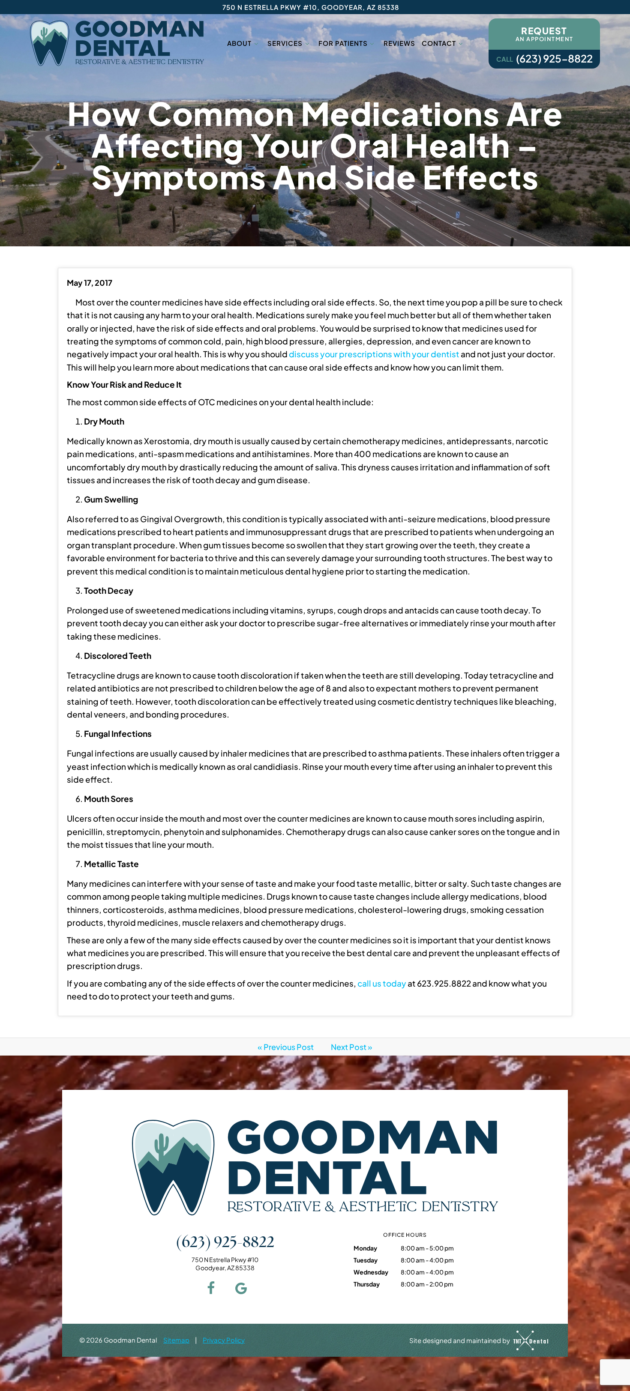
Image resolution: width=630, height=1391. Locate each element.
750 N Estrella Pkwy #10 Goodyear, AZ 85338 (225, 1264)
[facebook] (210, 1287)
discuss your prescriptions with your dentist (374, 354)
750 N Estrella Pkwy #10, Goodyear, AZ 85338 (310, 7)
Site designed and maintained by (460, 1340)
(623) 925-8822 (544, 58)
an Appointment (544, 33)
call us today (381, 983)
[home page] (117, 43)
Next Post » (351, 1047)
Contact (439, 43)
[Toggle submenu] (256, 43)
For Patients (343, 43)
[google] (240, 1287)
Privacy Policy (224, 1340)
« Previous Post (286, 1047)
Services (285, 43)
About (239, 43)
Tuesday (366, 1260)
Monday (365, 1248)
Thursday (367, 1284)
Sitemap (176, 1340)
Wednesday (371, 1272)
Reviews (399, 43)
